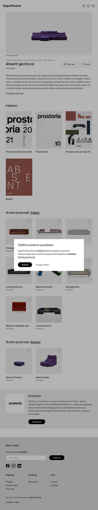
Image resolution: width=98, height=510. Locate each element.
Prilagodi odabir (42, 265)
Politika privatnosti (26, 257)
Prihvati (25, 265)
